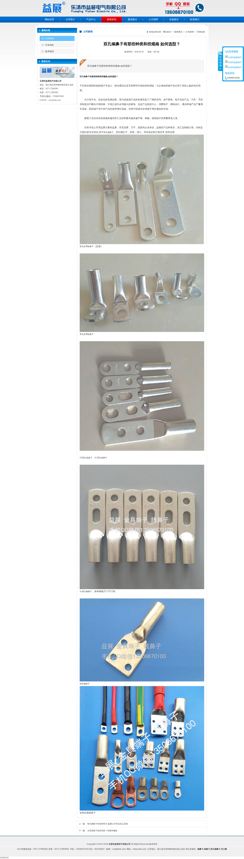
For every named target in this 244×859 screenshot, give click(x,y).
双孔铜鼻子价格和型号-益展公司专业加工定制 (107, 824)
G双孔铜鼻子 (86, 591)
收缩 (220, 61)
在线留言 (174, 19)
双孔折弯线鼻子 (87, 246)
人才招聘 (153, 19)
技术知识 (49, 51)
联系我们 (194, 19)
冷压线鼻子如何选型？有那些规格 (102, 830)
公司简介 (70, 19)
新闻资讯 (111, 19)
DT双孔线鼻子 (86, 458)
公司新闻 (49, 38)
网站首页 (49, 19)
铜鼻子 (200, 849)
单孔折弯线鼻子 (87, 334)
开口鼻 (224, 849)
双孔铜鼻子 (85, 76)
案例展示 (132, 19)
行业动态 (49, 45)
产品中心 (91, 19)
